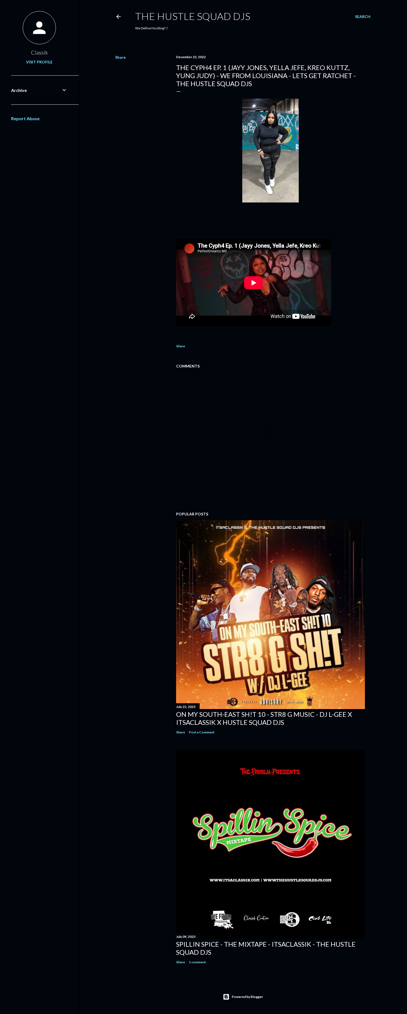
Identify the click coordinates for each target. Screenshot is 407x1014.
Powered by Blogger (247, 997)
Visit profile (39, 62)
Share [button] (120, 57)
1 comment (197, 962)
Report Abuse (25, 118)
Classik (39, 52)
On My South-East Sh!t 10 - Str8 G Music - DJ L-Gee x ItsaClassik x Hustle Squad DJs (264, 718)
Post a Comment (202, 732)
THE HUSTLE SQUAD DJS (192, 16)
